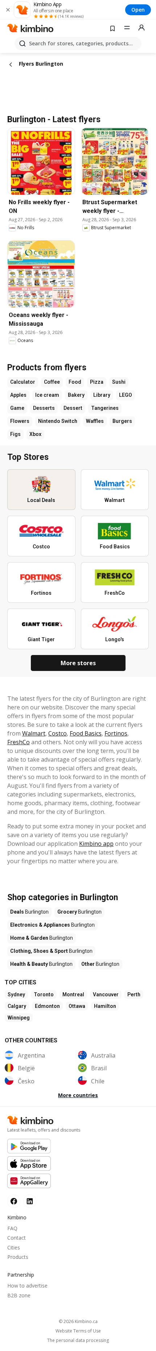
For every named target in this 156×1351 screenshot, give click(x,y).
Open (138, 9)
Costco (57, 733)
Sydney (16, 994)
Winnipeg (19, 1018)
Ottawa (77, 1006)
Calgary (17, 1006)
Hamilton (105, 1006)
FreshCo (18, 742)
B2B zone (18, 1295)
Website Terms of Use (78, 1331)
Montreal (73, 994)
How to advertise (27, 1285)
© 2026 (78, 1321)
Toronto (44, 994)
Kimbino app (96, 844)
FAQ (12, 1228)
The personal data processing (78, 1340)
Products (17, 1256)
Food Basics (86, 733)
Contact (16, 1237)
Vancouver (106, 994)
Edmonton (47, 1006)
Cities (13, 1247)
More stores (78, 663)
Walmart (33, 733)
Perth (133, 994)
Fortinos (115, 733)
